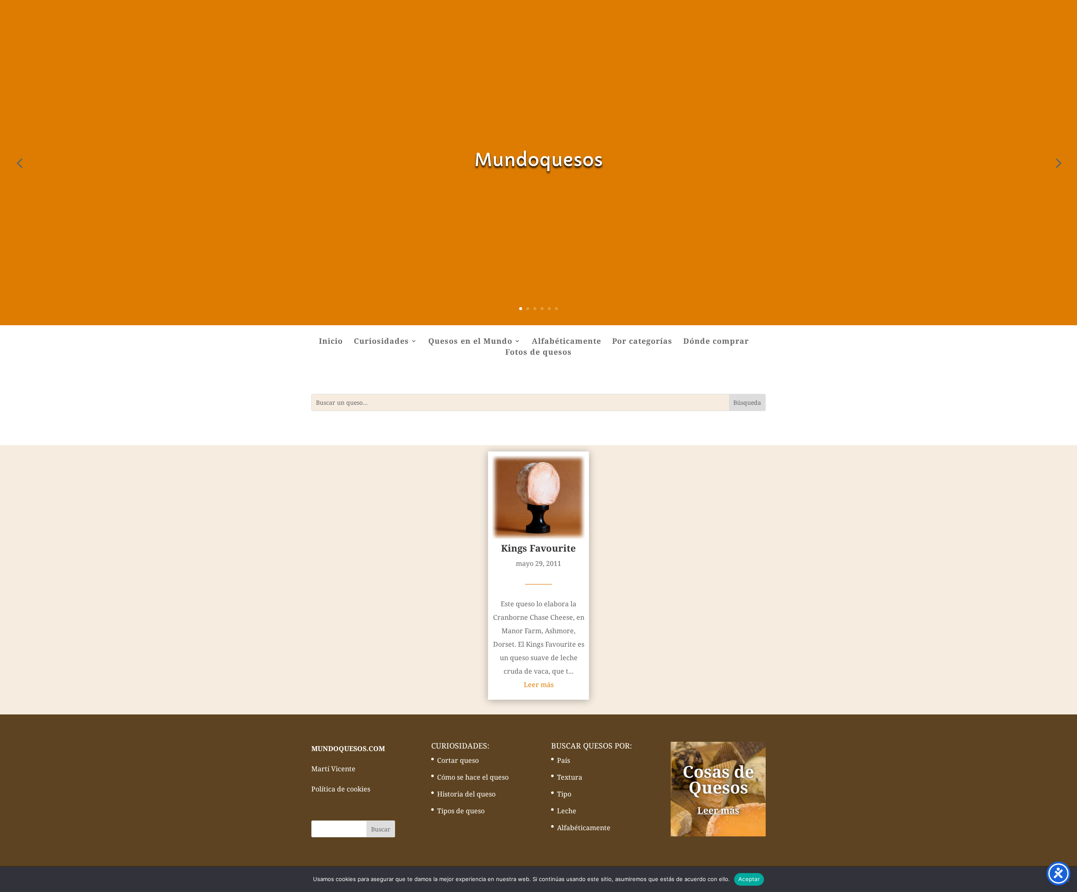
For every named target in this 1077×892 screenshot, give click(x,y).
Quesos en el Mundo (470, 342)
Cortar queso (458, 760)
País (563, 760)
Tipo (564, 794)
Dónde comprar (716, 342)
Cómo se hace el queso (473, 777)
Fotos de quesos (538, 353)
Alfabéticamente (566, 342)
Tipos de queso (461, 810)
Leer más (539, 684)
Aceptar (749, 879)
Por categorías (642, 342)
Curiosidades (381, 342)
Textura (569, 777)
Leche (566, 810)
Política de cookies (340, 789)
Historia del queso (466, 794)
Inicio (331, 342)
